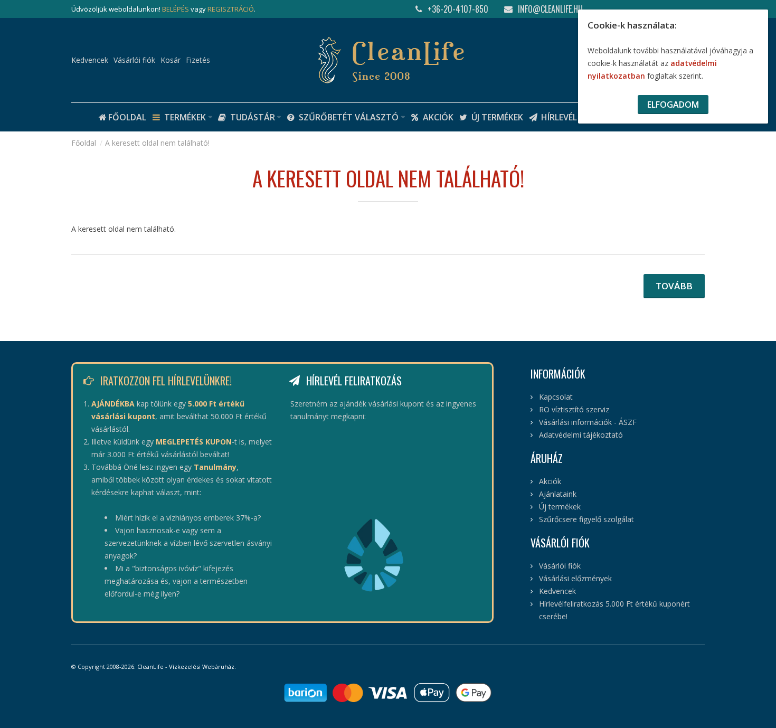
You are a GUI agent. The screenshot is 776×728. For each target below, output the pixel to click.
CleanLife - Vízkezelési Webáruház (185, 666)
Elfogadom (673, 104)
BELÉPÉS (175, 9)
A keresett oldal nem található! (157, 143)
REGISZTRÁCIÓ (230, 9)
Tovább (674, 286)
